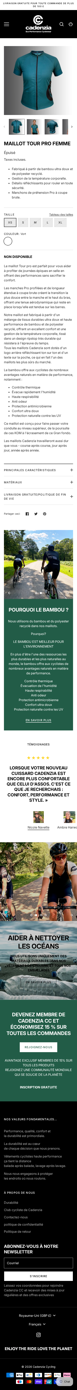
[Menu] (6, 24)
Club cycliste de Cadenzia (23, 1210)
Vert (8, 241)
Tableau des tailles (61, 214)
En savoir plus (39, 982)
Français (35, 1324)
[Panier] (70, 24)
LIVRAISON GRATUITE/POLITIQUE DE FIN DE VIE (35, 496)
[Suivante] (72, 126)
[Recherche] (61, 24)
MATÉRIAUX (13, 482)
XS (10, 222)
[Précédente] (9, 593)
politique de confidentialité (23, 1224)
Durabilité (11, 1203)
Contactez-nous (16, 1217)
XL (60, 222)
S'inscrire (38, 1276)
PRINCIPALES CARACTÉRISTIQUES (30, 470)
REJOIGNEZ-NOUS (38, 1047)
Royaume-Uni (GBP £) (35, 1316)
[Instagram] (38, 1335)
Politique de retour (17, 1231)
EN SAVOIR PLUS (39, 720)
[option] (38, 564)
